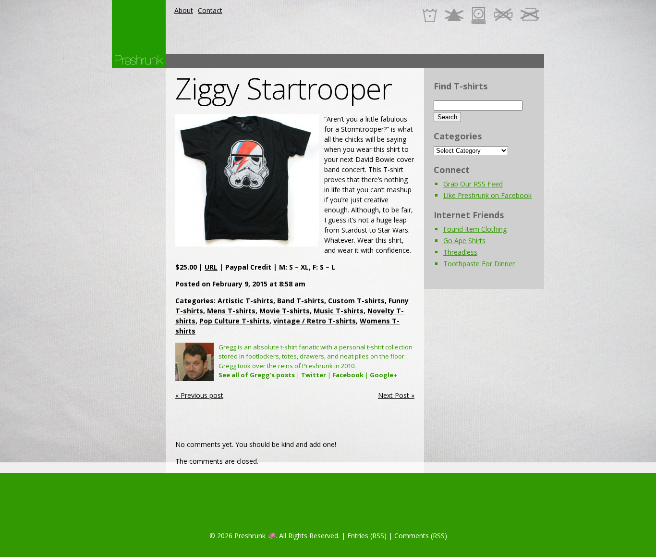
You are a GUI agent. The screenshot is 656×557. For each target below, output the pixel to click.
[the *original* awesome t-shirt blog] (139, 60)
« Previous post (199, 395)
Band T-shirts (300, 300)
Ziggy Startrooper (283, 88)
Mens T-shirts (231, 310)
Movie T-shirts (284, 310)
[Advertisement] (369, 60)
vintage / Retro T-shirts (314, 320)
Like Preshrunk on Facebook (487, 195)
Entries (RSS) (367, 535)
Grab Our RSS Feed (473, 183)
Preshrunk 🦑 (255, 535)
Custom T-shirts (356, 300)
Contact (210, 10)
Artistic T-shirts (245, 300)
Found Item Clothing (475, 229)
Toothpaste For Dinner (479, 263)
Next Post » (396, 395)
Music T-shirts (339, 310)
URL (211, 267)
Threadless (460, 252)
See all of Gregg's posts (257, 375)
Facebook (348, 375)
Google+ (383, 375)
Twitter (313, 375)
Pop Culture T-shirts (234, 320)
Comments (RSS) (420, 535)
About (183, 10)
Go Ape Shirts (464, 240)
